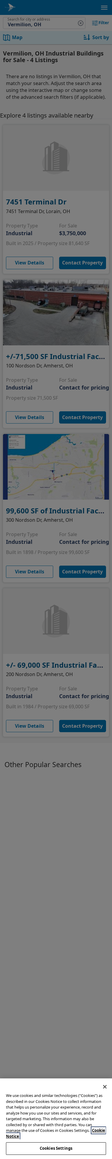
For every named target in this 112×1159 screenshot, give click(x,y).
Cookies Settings (56, 1148)
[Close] (104, 1086)
